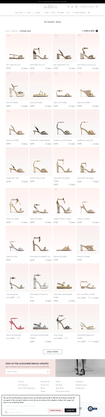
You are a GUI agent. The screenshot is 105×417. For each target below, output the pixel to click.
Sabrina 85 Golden (83, 102)
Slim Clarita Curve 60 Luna (86, 65)
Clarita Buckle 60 (12, 294)
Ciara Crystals (58, 335)
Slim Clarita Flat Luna (13, 65)
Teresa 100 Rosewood (13, 335)
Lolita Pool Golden (36, 102)
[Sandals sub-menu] (42, 13)
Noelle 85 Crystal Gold (85, 140)
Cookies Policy (80, 388)
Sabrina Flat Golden (60, 102)
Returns (43, 388)
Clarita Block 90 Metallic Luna (40, 256)
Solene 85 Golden (83, 219)
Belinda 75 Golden (83, 256)
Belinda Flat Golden (60, 256)
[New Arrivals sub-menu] (25, 13)
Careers (43, 391)
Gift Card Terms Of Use (63, 391)
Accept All (70, 410)
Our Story (21, 382)
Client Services (45, 382)
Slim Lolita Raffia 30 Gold (86, 294)
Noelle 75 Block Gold (37, 178)
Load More (52, 352)
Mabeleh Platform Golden (62, 219)
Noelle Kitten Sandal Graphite (40, 140)
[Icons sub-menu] (72, 13)
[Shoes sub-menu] (33, 13)
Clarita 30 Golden (36, 219)
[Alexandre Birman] (51, 7)
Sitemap (58, 382)
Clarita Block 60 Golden (85, 178)
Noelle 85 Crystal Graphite (63, 140)
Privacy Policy (45, 385)
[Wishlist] (68, 6)
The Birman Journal (81, 385)
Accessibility (79, 382)
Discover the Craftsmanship (26, 388)
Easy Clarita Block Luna (61, 65)
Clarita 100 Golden (12, 219)
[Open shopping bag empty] (76, 6)
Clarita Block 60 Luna (37, 65)
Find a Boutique (23, 385)
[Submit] (47, 371)
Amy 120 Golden (12, 102)
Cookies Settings (55, 410)
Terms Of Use (60, 388)
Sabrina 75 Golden (12, 140)
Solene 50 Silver (11, 256)
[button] (89, 7)
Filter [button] (90, 31)
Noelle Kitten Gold (12, 178)
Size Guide (59, 385)
